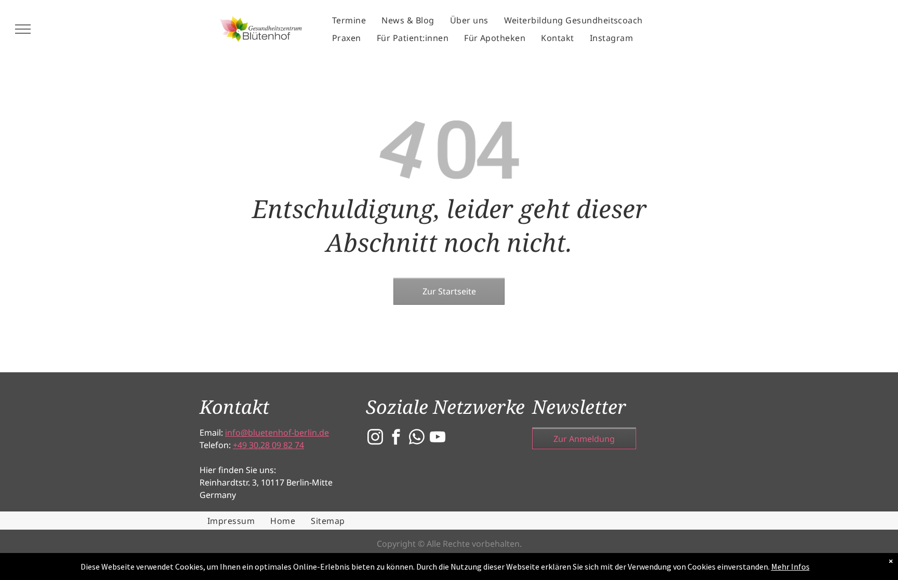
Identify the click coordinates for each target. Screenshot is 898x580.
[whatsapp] (416, 438)
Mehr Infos (790, 566)
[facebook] (396, 438)
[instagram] (375, 438)
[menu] (22, 29)
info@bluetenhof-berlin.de (277, 432)
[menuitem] (349, 20)
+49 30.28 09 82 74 (268, 445)
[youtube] (437, 438)
